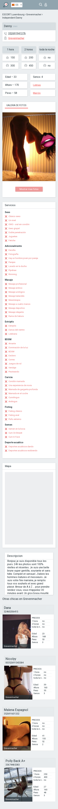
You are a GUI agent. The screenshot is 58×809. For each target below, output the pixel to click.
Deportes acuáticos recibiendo (23, 450)
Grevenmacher (33, 14)
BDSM (11, 351)
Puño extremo (15, 419)
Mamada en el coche (18, 393)
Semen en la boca (17, 429)
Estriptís (12, 326)
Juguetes (13, 236)
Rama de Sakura (16, 316)
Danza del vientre (16, 330)
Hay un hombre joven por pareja (23, 258)
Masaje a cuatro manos (19, 304)
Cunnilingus (14, 397)
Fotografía (13, 254)
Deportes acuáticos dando (21, 446)
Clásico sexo (14, 216)
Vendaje (12, 367)
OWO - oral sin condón (19, 224)
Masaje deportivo (17, 308)
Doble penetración (17, 232)
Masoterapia (14, 300)
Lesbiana (13, 334)
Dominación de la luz (18, 347)
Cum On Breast (15, 433)
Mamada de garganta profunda (23, 389)
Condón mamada (17, 381)
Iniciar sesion (46, 4)
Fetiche (12, 240)
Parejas (12, 262)
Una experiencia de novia (20, 385)
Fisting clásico (15, 411)
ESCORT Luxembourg (13, 14)
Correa (12, 359)
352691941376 (17, 33)
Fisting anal (14, 415)
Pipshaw (12, 270)
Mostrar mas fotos (29, 189)
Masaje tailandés (16, 296)
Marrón (37, 93)
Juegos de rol (15, 363)
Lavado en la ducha (18, 266)
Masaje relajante (16, 312)
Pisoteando (14, 371)
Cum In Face (14, 437)
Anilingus (13, 401)
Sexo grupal (14, 228)
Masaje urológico (17, 292)
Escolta (12, 250)
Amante (12, 343)
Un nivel (12, 220)
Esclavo (12, 355)
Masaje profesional (18, 284)
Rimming (13, 274)
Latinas (37, 85)
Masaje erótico (15, 288)
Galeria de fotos (16, 105)
